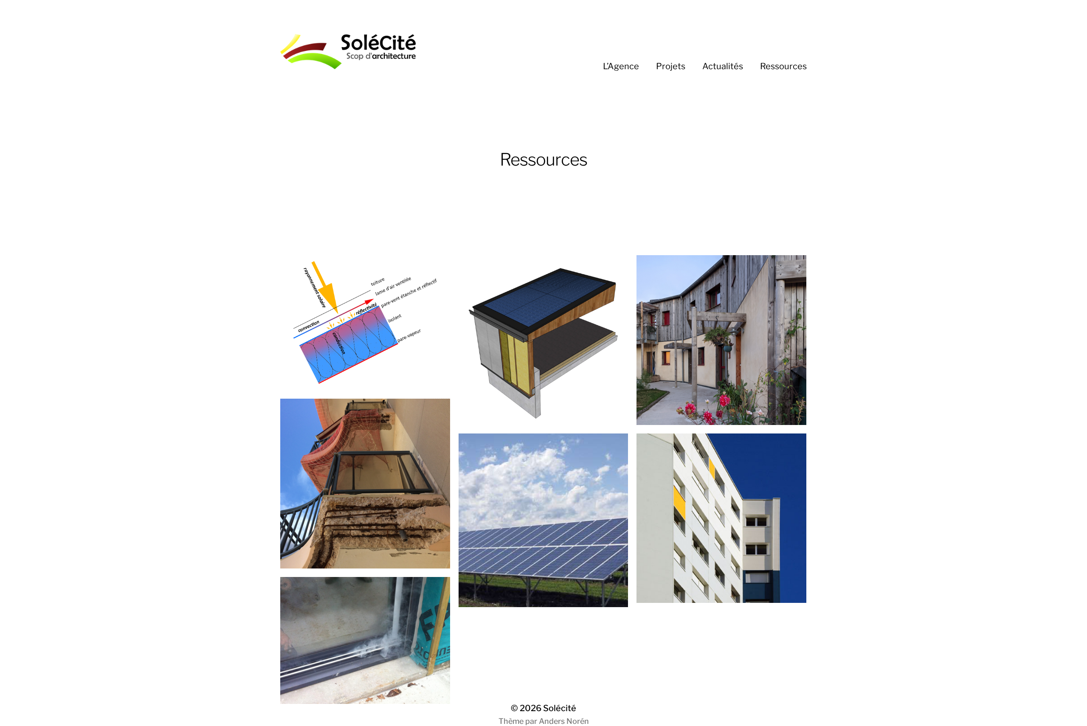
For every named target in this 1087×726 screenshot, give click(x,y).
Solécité (559, 708)
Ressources (783, 66)
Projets (670, 66)
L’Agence (621, 66)
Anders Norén (564, 721)
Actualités (722, 66)
